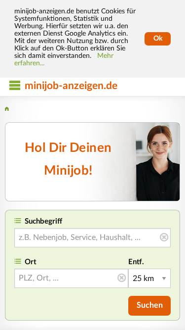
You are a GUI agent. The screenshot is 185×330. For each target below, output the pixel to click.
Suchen (150, 305)
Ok (157, 38)
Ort (31, 262)
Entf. (136, 262)
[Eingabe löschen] (164, 238)
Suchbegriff (43, 221)
